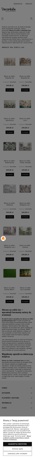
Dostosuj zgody (17, 449)
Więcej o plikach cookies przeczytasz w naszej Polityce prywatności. (17, 437)
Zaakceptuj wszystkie (17, 444)
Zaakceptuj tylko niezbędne (17, 454)
